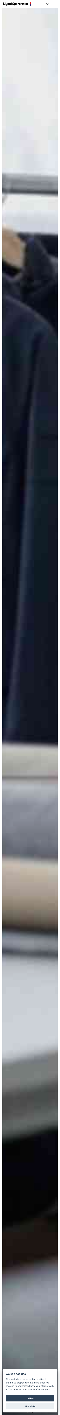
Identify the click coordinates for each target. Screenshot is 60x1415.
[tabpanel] (30, 707)
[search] (48, 4)
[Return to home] (17, 4)
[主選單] (55, 4)
